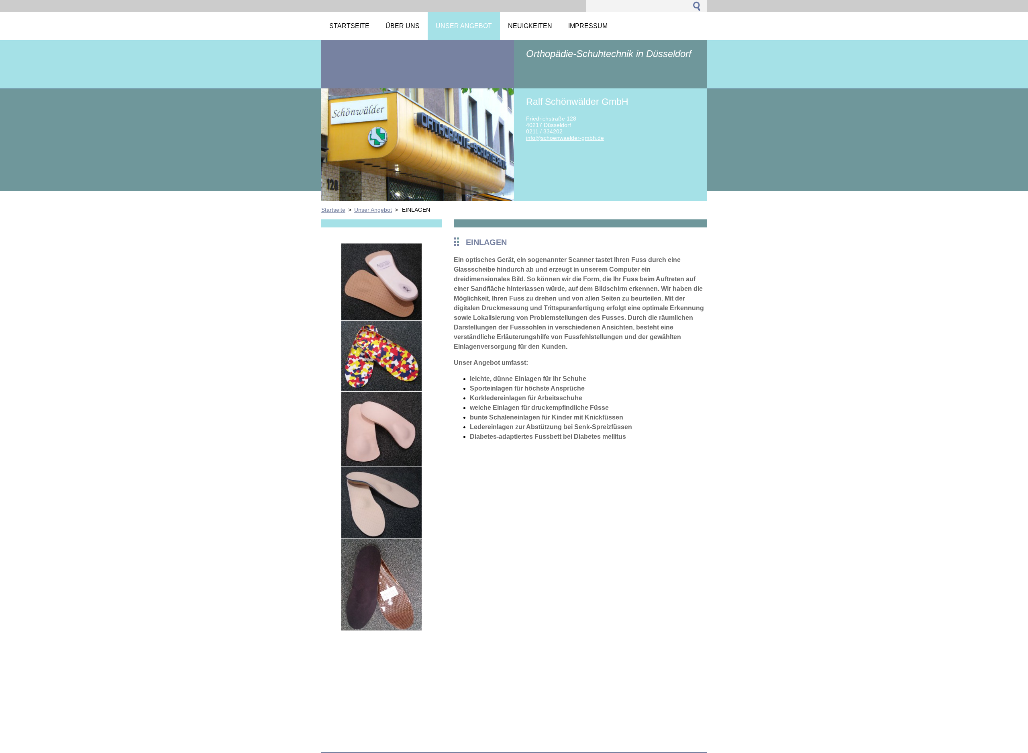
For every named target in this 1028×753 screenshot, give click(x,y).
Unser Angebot (373, 210)
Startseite (333, 210)
